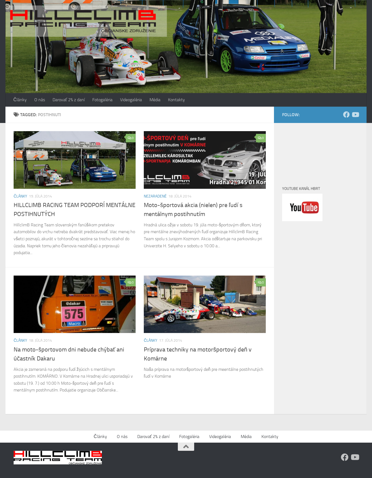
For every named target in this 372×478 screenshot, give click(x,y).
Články (20, 99)
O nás (39, 99)
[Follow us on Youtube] (355, 114)
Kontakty (176, 99)
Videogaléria (131, 99)
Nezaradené (155, 196)
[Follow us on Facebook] (346, 114)
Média (155, 99)
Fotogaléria (102, 99)
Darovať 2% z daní (69, 99)
